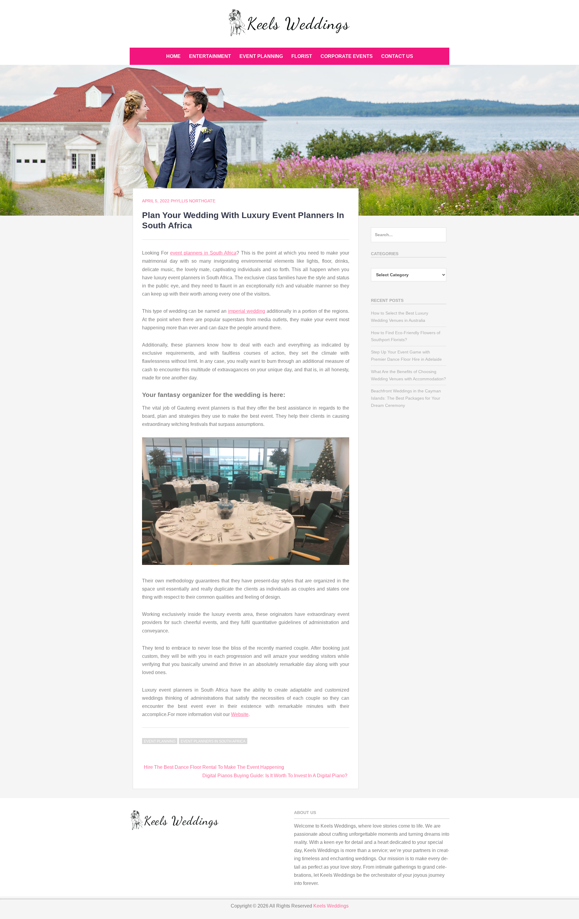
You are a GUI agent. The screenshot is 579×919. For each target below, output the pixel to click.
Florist (301, 56)
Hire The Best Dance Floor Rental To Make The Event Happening (214, 767)
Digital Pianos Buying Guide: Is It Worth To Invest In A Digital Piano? (274, 775)
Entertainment (210, 56)
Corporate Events (347, 56)
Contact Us (397, 56)
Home (173, 56)
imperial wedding (246, 311)
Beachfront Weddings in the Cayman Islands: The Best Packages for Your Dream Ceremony (406, 398)
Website (239, 714)
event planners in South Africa (203, 252)
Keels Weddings (331, 905)
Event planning (261, 56)
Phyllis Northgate (193, 200)
